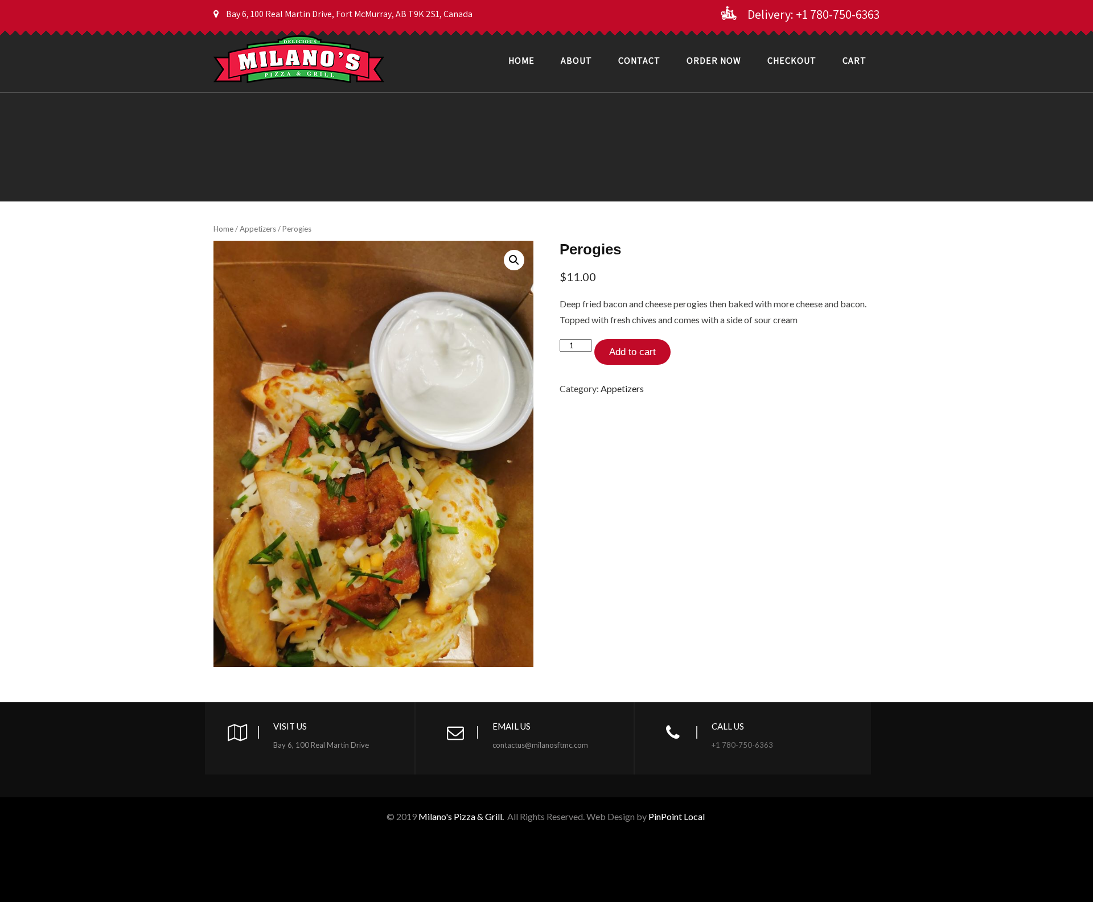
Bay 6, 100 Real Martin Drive (321, 744)
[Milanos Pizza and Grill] (298, 36)
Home (521, 61)
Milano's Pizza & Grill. (461, 816)
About (576, 61)
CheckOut (791, 61)
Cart (854, 61)
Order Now (714, 61)
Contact (639, 61)
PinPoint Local (677, 816)
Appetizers (258, 228)
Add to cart (632, 352)
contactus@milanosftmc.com (540, 744)
